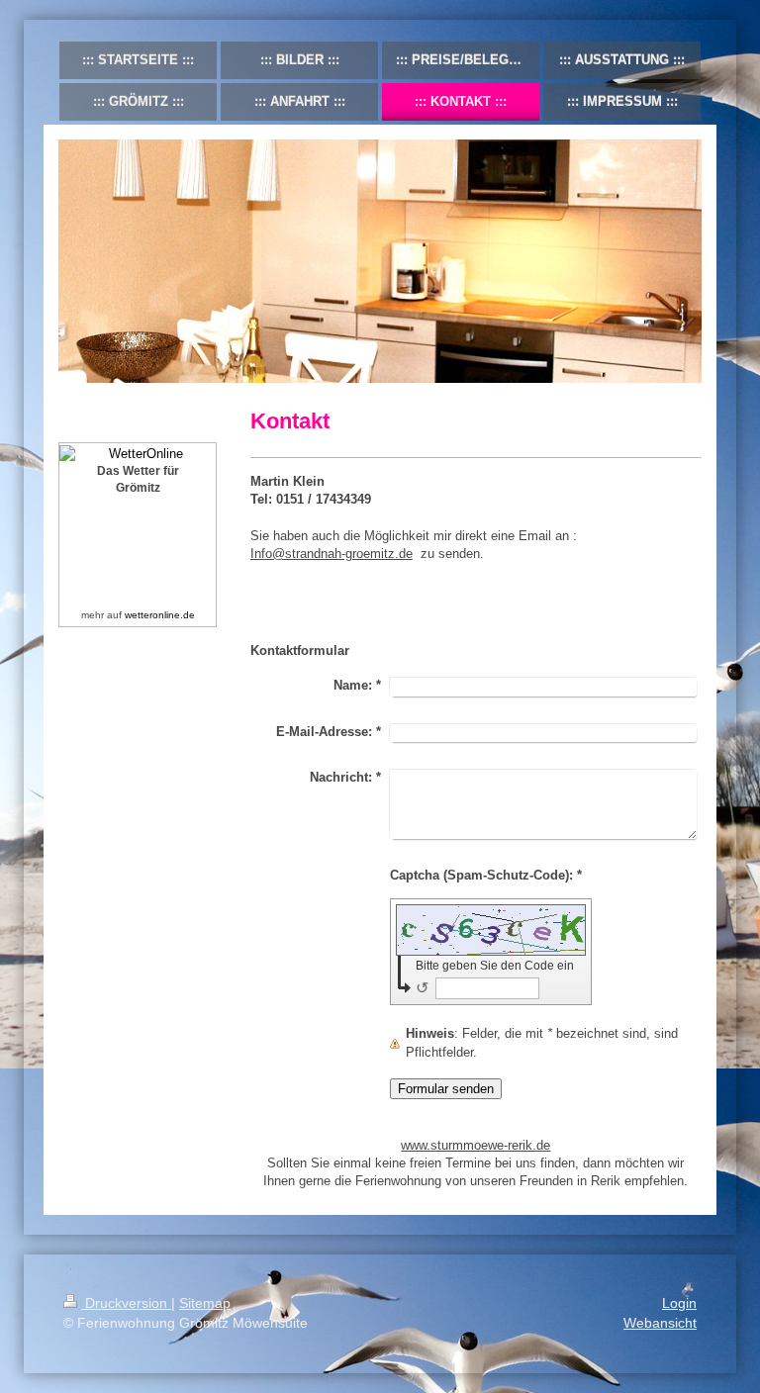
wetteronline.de (160, 614)
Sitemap (205, 1303)
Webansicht (660, 1323)
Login (679, 1303)
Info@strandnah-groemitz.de (331, 553)
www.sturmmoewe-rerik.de (475, 1145)
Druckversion (126, 1303)
